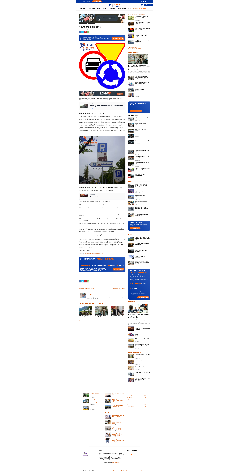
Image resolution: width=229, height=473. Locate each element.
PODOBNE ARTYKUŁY (85, 303)
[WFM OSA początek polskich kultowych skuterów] (131, 125)
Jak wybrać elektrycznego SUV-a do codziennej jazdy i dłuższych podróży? (142, 157)
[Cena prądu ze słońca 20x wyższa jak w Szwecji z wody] (131, 42)
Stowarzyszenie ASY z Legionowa (118, 288)
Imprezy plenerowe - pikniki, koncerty (135, 48)
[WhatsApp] (88, 32)
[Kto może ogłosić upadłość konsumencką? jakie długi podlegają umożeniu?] (108, 434)
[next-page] (81, 320)
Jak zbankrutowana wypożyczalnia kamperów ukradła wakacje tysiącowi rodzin (85, 316)
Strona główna (83, 8)
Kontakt (121, 470)
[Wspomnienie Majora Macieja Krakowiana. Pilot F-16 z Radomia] (131, 209)
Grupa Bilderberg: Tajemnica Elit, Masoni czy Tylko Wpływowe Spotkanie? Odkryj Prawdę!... (141, 17)
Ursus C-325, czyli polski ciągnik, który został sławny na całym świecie (95, 395)
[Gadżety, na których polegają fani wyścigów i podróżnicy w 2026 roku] (131, 263)
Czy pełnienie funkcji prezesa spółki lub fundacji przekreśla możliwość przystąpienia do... (117, 428)
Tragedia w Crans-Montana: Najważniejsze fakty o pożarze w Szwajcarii (141, 197)
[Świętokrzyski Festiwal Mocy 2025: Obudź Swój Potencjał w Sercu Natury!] (131, 340)
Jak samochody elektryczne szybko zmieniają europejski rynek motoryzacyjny (142, 151)
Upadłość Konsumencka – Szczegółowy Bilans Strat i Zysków (117, 422)
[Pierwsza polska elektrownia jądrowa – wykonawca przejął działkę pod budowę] (131, 36)
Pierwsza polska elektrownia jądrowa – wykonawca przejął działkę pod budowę (142, 35)
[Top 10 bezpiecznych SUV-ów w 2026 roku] (108, 395)
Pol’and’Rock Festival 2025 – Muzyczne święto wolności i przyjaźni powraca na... (142, 328)
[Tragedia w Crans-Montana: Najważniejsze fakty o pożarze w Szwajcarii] (131, 197)
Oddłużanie (136, 228)
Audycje (104, 8)
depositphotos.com (116, 462)
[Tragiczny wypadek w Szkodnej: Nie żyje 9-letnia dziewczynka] (131, 84)
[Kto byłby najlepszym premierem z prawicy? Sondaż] (131, 95)
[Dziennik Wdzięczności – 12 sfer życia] (131, 374)
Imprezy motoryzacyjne (132, 47)
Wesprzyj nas (119, 269)
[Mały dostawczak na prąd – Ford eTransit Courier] (131, 176)
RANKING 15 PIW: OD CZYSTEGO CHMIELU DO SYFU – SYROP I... (118, 400)
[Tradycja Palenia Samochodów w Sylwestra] (131, 203)
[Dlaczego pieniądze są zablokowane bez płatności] (131, 245)
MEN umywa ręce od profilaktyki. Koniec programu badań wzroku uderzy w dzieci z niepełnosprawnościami (102, 316)
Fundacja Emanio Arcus (127, 470)
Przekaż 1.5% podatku (141, 8)
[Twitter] (82, 32)
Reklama (124, 8)
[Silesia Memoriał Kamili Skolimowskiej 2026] (86, 408)
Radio (98, 8)
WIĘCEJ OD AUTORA (97, 303)
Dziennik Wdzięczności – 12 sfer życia (142, 372)
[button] (142, 1)
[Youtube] (145, 1)
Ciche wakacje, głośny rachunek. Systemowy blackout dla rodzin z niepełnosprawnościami (141, 77)
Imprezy (130, 181)
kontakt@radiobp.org (115, 466)
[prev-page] (79, 320)
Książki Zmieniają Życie (134, 352)
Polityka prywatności (115, 470)
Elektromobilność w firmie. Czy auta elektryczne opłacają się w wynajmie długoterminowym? (142, 163)
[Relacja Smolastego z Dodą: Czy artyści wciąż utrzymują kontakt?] (131, 191)
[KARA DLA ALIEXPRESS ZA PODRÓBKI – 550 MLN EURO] (131, 30)
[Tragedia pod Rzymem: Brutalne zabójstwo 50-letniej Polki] (131, 90)
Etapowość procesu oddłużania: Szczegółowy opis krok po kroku (118, 440)
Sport (119, 8)
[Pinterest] (85, 32)
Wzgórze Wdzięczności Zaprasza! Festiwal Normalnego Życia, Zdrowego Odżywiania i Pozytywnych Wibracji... (142, 345)
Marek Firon (130, 69)
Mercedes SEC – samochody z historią (86, 288)
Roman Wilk (130, 319)
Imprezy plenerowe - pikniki (133, 312)
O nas (129, 8)
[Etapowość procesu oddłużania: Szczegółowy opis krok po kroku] (108, 440)
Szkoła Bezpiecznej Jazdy (91, 23)
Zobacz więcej (98, 471)
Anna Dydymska (83, 29)
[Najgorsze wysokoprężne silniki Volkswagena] (131, 119)
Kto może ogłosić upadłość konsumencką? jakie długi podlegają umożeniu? (117, 434)
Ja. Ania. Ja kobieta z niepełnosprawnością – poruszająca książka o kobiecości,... (142, 362)
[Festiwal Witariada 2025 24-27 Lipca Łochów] (131, 335)
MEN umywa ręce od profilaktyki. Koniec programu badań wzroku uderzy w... (139, 66)
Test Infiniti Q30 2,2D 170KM (140, 129)
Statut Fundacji (143, 470)
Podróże (130, 235)
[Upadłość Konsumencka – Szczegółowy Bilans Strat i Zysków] (108, 422)
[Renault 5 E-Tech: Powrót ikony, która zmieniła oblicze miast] (131, 170)
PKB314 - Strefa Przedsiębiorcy (137, 14)
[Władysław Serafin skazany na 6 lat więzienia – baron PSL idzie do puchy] (118, 310)
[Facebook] (143, 1)
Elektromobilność (133, 148)
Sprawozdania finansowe (136, 470)
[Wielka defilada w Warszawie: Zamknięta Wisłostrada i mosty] (131, 186)
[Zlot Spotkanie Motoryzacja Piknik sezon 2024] (108, 407)
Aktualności (92, 8)
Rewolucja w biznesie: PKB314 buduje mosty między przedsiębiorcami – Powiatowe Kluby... (142, 214)
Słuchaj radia (119, 38)
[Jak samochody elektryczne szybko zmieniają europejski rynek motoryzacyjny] (131, 152)
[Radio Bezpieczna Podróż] (114, 5)
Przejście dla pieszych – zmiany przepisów (94, 253)
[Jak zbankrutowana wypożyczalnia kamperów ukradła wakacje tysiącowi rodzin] (86, 310)
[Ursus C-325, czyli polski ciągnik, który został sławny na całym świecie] (86, 395)
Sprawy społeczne (133, 52)
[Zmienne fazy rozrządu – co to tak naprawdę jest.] (131, 142)
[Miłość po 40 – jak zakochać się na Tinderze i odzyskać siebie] (131, 368)
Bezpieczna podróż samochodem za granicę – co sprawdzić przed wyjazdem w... (142, 250)
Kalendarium (131, 301)
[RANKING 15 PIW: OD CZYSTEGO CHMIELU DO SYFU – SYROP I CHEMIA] (108, 401)
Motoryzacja (87, 12)
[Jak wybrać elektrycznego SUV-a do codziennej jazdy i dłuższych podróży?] (131, 158)
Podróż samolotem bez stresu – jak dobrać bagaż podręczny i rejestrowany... (142, 256)
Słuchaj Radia (98, 1)
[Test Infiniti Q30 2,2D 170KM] (131, 131)
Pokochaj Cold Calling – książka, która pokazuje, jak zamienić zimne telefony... (142, 356)
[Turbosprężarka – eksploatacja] (131, 136)
